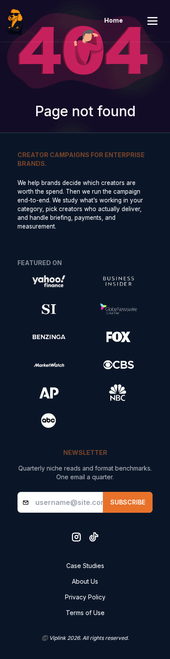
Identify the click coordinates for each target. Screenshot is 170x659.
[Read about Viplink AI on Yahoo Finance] (48, 281)
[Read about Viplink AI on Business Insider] (118, 281)
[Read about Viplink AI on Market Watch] (48, 364)
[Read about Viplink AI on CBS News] (118, 364)
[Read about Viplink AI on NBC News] (118, 392)
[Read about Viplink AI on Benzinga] (48, 336)
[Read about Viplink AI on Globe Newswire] (118, 309)
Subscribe (127, 502)
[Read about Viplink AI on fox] (118, 336)
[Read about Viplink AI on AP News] (48, 392)
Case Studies (85, 565)
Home (113, 20)
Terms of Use (85, 612)
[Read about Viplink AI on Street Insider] (48, 309)
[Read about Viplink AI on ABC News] (48, 420)
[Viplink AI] (16, 21)
